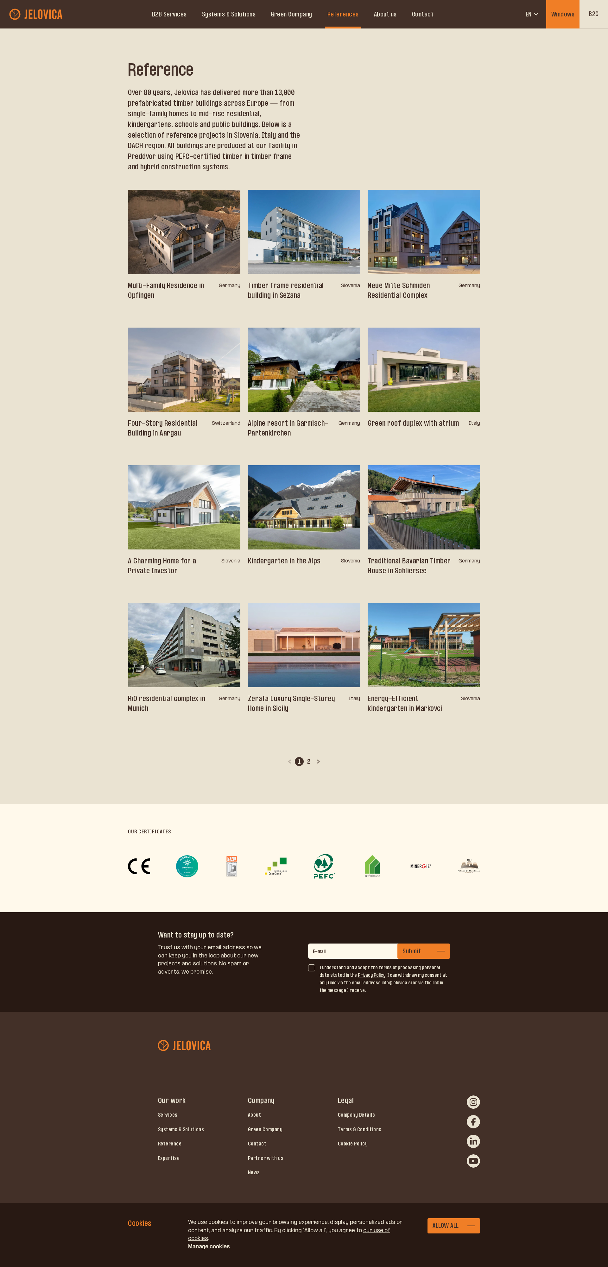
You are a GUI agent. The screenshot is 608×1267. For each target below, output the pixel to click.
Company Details (356, 1115)
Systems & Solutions (229, 14)
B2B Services (169, 14)
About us (385, 14)
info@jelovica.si (397, 982)
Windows (563, 14)
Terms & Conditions (360, 1129)
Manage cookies (209, 1246)
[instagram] (473, 1102)
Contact (423, 14)
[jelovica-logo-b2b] (36, 14)
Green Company (291, 14)
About (254, 1115)
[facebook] (473, 1121)
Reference (170, 1143)
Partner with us (266, 1158)
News (254, 1172)
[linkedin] (473, 1141)
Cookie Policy (353, 1143)
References (343, 14)
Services (168, 1115)
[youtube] (473, 1161)
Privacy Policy (371, 975)
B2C (594, 13)
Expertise (169, 1158)
